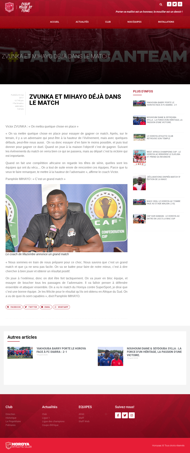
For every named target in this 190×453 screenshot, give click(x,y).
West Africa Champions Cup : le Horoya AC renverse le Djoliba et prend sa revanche (164, 154)
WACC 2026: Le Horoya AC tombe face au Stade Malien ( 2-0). (163, 202)
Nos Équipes (134, 22)
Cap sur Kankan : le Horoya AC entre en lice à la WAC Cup (163, 217)
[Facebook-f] (169, 4)
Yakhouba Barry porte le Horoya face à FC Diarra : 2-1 (162, 103)
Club (108, 22)
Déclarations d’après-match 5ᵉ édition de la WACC (163, 178)
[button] (161, 4)
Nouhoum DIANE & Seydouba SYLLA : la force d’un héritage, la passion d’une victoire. (164, 119)
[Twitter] (174, 4)
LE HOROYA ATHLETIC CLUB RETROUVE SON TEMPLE (160, 137)
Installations (166, 22)
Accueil (54, 22)
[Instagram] (180, 4)
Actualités (82, 22)
